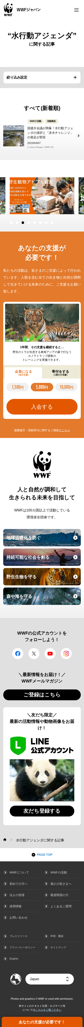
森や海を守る (43, 599)
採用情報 (15, 906)
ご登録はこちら (42, 694)
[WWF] (4, 839)
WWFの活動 (58, 872)
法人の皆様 (17, 895)
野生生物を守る (43, 579)
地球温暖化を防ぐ (43, 540)
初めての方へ (18, 883)
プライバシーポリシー (22, 947)
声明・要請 (56, 936)
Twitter (33, 653)
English (13, 958)
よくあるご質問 (61, 906)
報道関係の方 (59, 895)
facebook (17, 653)
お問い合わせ (18, 917)
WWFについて (19, 872)
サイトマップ (58, 947)
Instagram (66, 653)
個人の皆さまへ (61, 883)
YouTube (50, 653)
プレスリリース (18, 936)
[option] (42, 195)
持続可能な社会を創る (43, 560)
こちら (66, 430)
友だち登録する (42, 811)
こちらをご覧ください (48, 1009)
